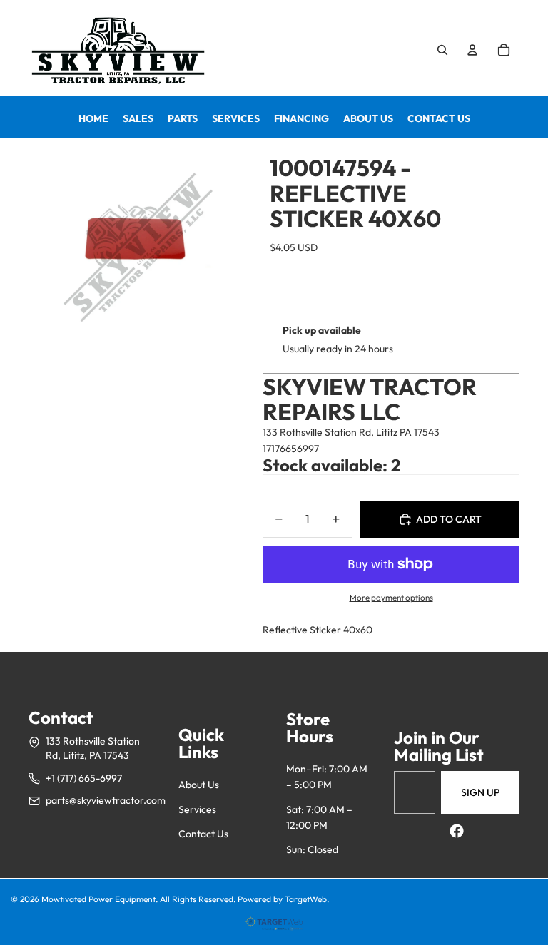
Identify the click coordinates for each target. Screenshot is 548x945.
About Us (198, 784)
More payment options (391, 597)
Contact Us (203, 833)
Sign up (480, 792)
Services (197, 809)
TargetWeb (306, 899)
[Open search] (442, 50)
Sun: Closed (312, 849)
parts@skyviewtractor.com (106, 800)
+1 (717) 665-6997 (84, 778)
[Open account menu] (472, 50)
